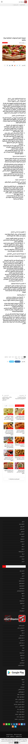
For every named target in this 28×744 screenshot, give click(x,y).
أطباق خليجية (21, 534)
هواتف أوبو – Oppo (20, 697)
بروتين (16, 357)
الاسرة (23, 573)
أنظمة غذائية (22, 571)
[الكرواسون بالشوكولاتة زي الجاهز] (19, 440)
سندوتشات (22, 541)
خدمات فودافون (21, 638)
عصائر (23, 554)
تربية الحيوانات (21, 601)
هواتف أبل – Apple (20, 694)
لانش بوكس (22, 556)
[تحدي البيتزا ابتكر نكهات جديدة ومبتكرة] (8, 465)
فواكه (23, 559)
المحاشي (22, 531)
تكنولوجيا (22, 630)
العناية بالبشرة (21, 586)
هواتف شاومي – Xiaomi (19, 707)
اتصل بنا (7, 736)
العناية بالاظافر (21, 583)
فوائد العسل (22, 663)
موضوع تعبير (22, 611)
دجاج (13, 357)
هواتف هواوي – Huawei (19, 714)
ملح (19, 358)
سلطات (22, 546)
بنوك (23, 648)
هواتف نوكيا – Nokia (20, 712)
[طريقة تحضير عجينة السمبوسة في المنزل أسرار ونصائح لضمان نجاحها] (8, 425)
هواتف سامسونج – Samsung (19, 704)
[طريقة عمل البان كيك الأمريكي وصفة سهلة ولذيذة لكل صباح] (8, 440)
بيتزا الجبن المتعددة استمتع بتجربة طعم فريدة (20, 397)
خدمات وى (22, 640)
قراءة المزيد (11, 742)
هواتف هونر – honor (20, 717)
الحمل (23, 576)
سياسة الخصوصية (9, 734)
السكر (19, 357)
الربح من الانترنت (21, 625)
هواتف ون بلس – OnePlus (19, 719)
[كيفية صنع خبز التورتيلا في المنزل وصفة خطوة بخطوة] (8, 453)
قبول (16, 742)
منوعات (22, 608)
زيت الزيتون (6, 357)
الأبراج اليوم (22, 645)
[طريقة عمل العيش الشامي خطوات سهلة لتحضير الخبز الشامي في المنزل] (8, 411)
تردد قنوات (22, 658)
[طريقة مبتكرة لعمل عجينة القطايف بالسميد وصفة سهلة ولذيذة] (19, 411)
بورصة (23, 650)
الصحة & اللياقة (21, 581)
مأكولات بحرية (21, 524)
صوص (23, 544)
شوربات (22, 549)
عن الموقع (12, 736)
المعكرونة (22, 539)
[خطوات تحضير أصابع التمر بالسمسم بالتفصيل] (19, 453)
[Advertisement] (14, 21)
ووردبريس (22, 687)
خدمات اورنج (22, 635)
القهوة (23, 593)
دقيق (10, 357)
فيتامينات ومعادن (21, 665)
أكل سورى (22, 526)
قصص (23, 561)
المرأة (23, 596)
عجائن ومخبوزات (5, 42)
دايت (23, 606)
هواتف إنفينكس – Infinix (19, 699)
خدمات (23, 633)
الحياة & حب (22, 578)
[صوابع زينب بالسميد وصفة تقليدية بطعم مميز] (19, 425)
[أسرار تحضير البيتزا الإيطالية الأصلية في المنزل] (19, 465)
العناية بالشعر (22, 588)
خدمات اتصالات (21, 643)
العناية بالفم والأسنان (20, 591)
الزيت (22, 357)
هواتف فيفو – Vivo (20, 709)
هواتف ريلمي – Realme (20, 702)
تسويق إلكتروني (21, 692)
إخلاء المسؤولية (19, 736)
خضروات (22, 660)
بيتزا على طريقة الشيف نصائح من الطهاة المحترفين (7, 398)
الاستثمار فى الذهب (20, 628)
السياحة (22, 598)
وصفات (16, 358)
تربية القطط (22, 603)
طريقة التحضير (23, 358)
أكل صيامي (22, 529)
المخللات (22, 536)
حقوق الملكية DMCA (18, 734)
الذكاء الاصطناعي (21, 689)
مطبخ (23, 521)
